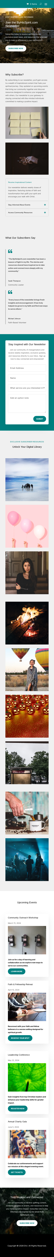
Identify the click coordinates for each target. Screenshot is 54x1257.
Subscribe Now (15, 48)
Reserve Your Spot (20, 1038)
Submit (39, 419)
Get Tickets (17, 1172)
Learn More (16, 971)
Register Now (17, 1108)
